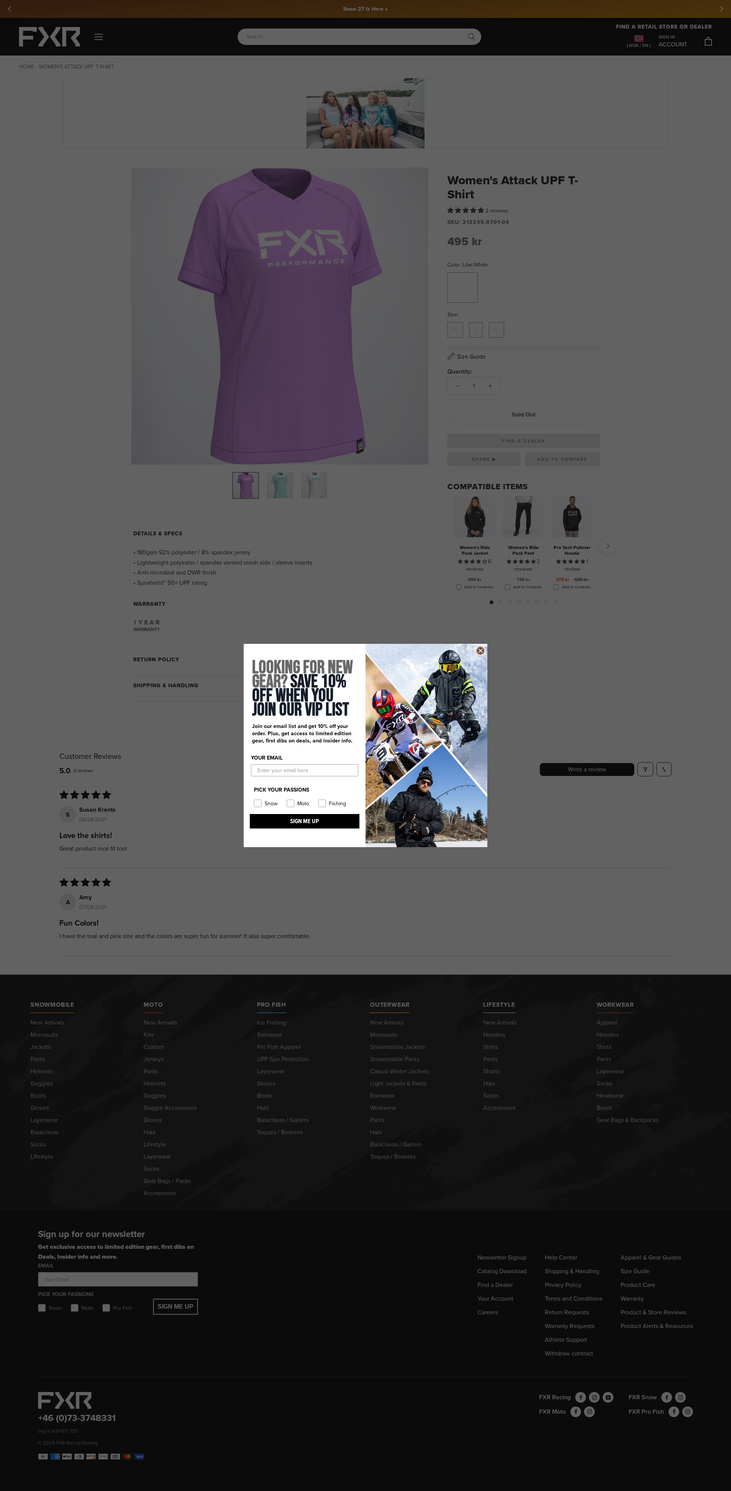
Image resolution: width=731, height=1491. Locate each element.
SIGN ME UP (304, 821)
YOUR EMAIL (267, 758)
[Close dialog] (480, 651)
